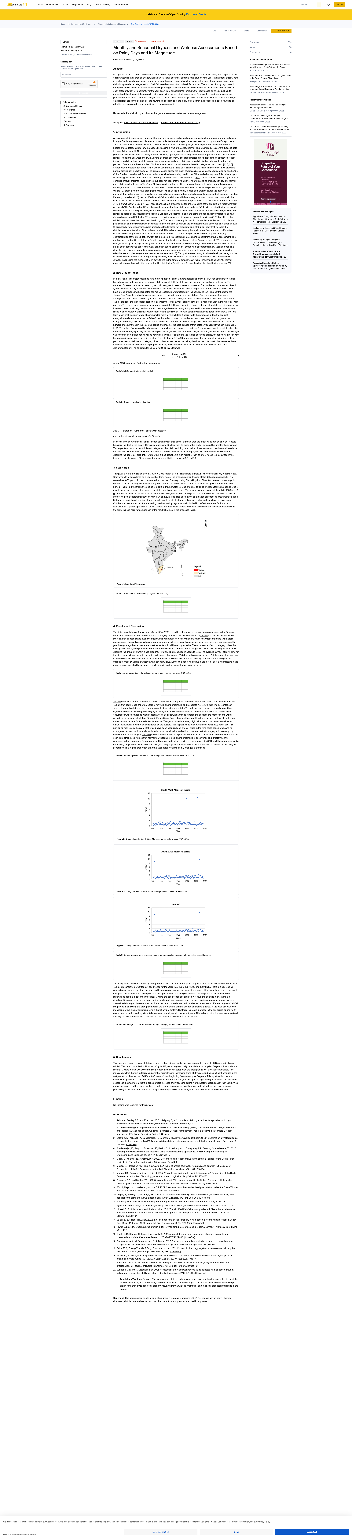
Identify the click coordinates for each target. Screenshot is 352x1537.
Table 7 (116, 987)
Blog (89, 5)
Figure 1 (132, 474)
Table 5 (117, 702)
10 (198, 178)
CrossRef (131, 1145)
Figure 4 (174, 718)
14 (200, 207)
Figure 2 (151, 718)
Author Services (121, 5)
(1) (238, 356)
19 (173, 282)
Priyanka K (139, 60)
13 (137, 197)
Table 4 (230, 632)
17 (217, 240)
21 (128, 507)
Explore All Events (196, 14)
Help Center (77, 5)
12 (122, 191)
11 (154, 184)
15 (135, 217)
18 (175, 253)
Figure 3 (160, 718)
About (65, 5)
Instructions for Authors (48, 5)
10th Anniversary (103, 5)
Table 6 (146, 735)
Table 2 (152, 318)
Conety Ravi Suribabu (122, 60)
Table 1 (116, 302)
